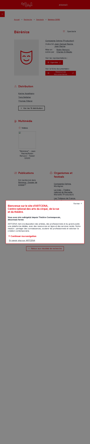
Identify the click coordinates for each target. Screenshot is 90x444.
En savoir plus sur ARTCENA (22, 240)
